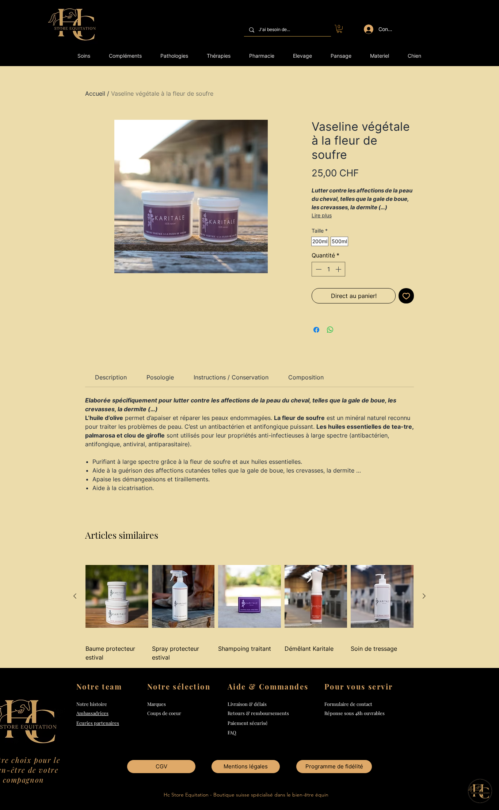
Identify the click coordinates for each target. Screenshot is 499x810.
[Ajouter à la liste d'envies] (406, 295)
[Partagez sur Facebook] (316, 329)
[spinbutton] (328, 269)
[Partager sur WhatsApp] (330, 329)
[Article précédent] (75, 596)
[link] (111, 377)
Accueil (95, 93)
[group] (249, 608)
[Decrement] (318, 269)
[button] (339, 29)
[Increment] (339, 269)
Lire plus (322, 215)
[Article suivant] (424, 596)
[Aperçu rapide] (116, 596)
